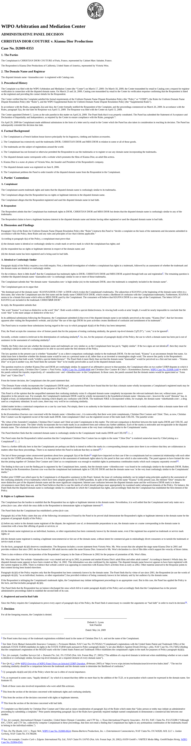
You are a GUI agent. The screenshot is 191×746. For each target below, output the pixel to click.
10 (100, 449)
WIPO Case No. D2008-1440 (165, 369)
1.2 (12, 663)
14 (186, 602)
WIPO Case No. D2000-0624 (56, 731)
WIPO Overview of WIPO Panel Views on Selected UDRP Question (53, 663)
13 (102, 505)
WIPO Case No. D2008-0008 (76, 369)
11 (91, 455)
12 (178, 461)
